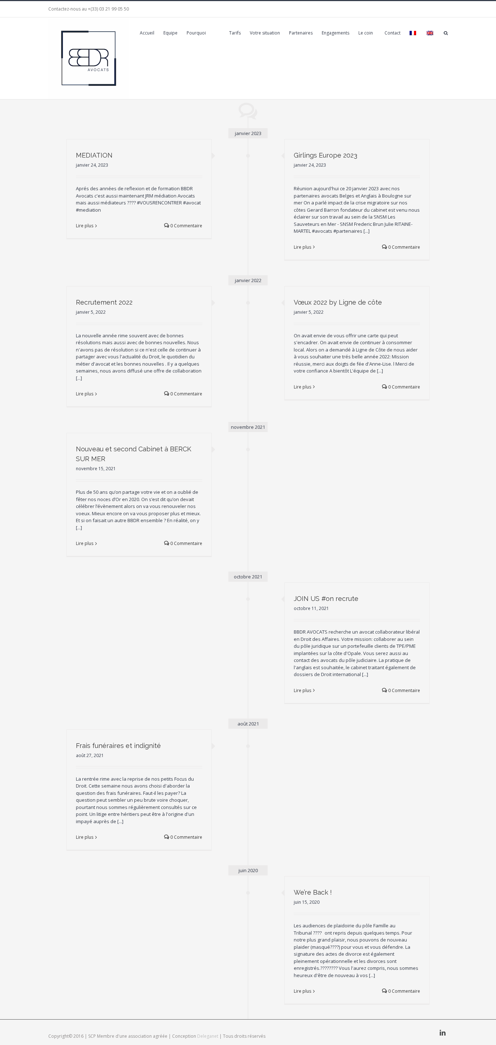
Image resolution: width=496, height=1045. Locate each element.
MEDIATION (94, 155)
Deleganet (207, 1036)
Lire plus (84, 226)
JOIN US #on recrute (326, 598)
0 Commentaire (185, 226)
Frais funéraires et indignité (118, 745)
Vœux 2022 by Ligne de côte (338, 302)
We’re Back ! (313, 892)
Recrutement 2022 (104, 302)
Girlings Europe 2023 (325, 155)
